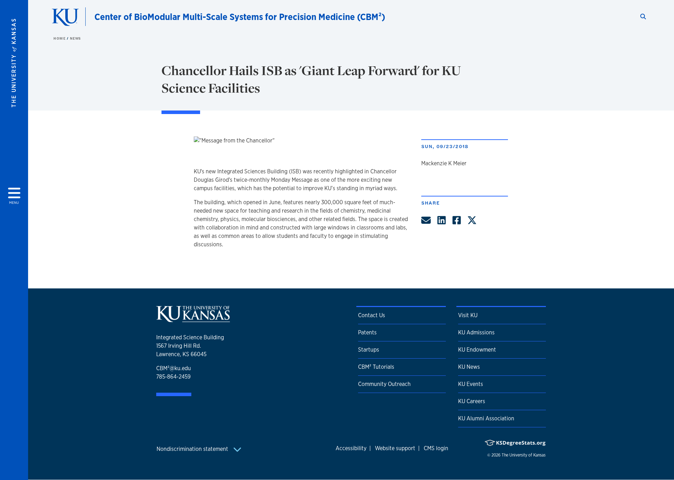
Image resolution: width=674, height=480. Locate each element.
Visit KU (467, 315)
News (75, 38)
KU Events (470, 384)
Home (60, 38)
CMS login (436, 448)
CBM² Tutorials (376, 367)
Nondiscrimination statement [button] (193, 449)
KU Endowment (477, 349)
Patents (367, 332)
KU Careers (471, 401)
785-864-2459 (173, 376)
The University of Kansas (524, 455)
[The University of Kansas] (193, 319)
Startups (368, 349)
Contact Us (371, 315)
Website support (395, 448)
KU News (469, 367)
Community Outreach (384, 384)
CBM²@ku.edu (173, 368)
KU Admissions (476, 332)
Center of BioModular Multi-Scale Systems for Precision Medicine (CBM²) (239, 17)
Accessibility (351, 448)
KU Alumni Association (486, 418)
